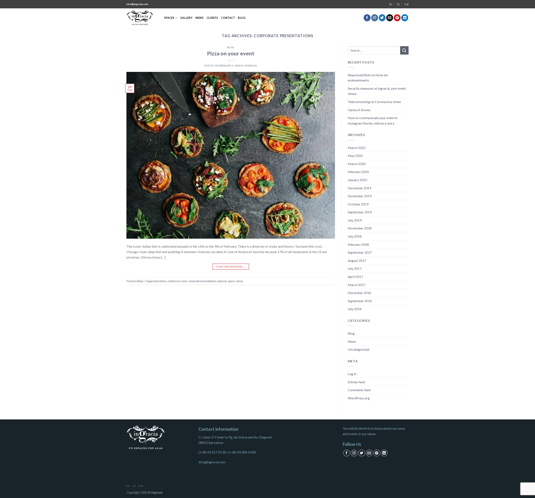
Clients (212, 17)
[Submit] (404, 50)
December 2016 (359, 293)
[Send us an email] (389, 17)
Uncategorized (358, 349)
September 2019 (360, 212)
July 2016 (355, 309)
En (390, 4)
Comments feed (359, 390)
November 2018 (360, 228)
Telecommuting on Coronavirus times (374, 102)
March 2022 (357, 148)
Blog (242, 17)
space (231, 281)
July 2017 (355, 268)
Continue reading (231, 266)
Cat (406, 4)
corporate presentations (202, 281)
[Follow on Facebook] (367, 17)
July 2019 (355, 220)
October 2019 (358, 204)
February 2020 (358, 172)
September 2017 (360, 252)
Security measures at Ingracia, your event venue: (377, 91)
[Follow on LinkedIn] (404, 17)
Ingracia (251, 65)
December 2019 (359, 188)
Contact (228, 17)
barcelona (160, 281)
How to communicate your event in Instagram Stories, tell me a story (372, 120)
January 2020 (357, 180)
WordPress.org (359, 398)
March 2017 (357, 285)
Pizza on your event (230, 53)
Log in (352, 374)
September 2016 (360, 301)
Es (398, 4)
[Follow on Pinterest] (397, 17)
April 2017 (355, 277)
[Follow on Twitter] (382, 17)
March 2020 (357, 164)
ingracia (222, 281)
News (199, 17)
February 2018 (358, 244)
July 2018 (355, 236)
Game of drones (359, 110)
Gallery (186, 17)
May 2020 (355, 156)
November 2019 (360, 196)
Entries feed (356, 382)
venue (239, 281)
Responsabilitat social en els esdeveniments (368, 77)
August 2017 (357, 260)
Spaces (169, 17)
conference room (177, 281)
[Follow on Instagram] (374, 17)
